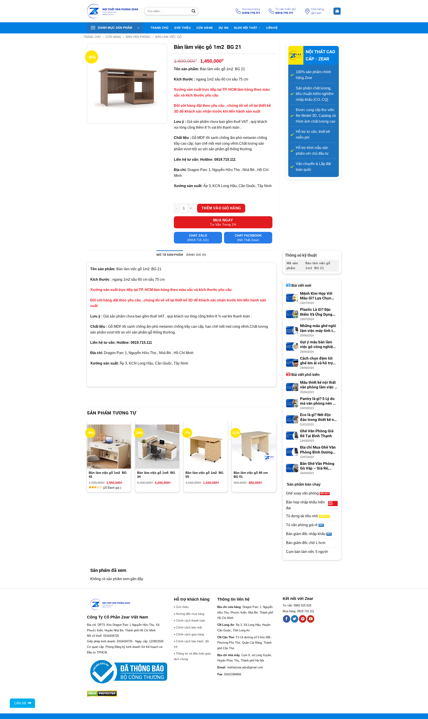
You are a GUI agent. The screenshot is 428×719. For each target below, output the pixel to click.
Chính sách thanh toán (190, 620)
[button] (115, 27)
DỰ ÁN (223, 27)
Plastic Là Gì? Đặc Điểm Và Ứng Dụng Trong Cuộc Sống (316, 312)
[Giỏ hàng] (337, 11)
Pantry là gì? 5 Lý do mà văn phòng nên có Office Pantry (318, 401)
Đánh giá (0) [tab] (196, 254)
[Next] (275, 458)
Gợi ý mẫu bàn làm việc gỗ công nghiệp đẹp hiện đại (317, 344)
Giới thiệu (182, 27)
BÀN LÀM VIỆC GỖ (168, 37)
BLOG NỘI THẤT (245, 27)
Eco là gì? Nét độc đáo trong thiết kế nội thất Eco (318, 417)
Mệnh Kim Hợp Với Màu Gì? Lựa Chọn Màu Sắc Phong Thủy (318, 296)
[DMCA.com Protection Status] (102, 693)
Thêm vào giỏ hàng (221, 208)
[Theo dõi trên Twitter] (294, 619)
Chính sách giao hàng (190, 634)
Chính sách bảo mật (189, 627)
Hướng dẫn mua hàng (190, 614)
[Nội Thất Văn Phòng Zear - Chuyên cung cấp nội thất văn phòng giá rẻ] (112, 11)
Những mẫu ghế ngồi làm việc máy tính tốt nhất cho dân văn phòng (318, 328)
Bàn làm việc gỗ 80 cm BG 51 (251, 474)
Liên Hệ (272, 27)
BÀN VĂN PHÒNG (138, 37)
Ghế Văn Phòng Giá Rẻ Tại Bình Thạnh (316, 433)
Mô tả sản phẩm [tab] (169, 254)
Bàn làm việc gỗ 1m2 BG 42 (108, 474)
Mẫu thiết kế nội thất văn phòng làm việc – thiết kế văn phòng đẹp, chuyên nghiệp (318, 385)
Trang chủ (92, 37)
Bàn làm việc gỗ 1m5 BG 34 (156, 474)
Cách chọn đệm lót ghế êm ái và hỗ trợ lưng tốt (316, 361)
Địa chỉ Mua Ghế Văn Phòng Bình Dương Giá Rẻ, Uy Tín (318, 450)
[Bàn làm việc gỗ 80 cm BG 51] (254, 446)
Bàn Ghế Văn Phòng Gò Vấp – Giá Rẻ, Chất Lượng (317, 466)
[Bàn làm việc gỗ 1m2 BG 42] (109, 446)
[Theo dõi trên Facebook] (286, 619)
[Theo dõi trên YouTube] (310, 619)
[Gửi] (193, 11)
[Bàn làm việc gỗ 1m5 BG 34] (157, 446)
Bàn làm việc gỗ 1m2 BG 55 (204, 474)
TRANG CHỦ (159, 27)
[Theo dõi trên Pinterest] (302, 619)
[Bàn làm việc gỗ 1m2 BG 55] (206, 446)
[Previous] (87, 458)
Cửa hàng (204, 27)
